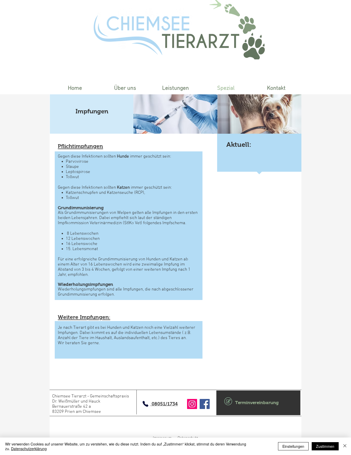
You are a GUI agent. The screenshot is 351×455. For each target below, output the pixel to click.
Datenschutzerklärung (29, 448)
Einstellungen (293, 446)
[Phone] (145, 404)
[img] (175, 114)
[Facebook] (205, 404)
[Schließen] (345, 446)
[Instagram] (192, 404)
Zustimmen (325, 446)
